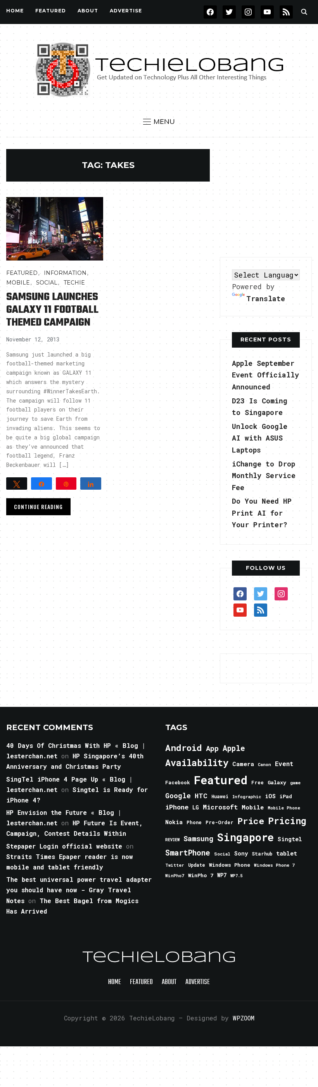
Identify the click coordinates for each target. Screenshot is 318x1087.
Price (250, 820)
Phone (194, 822)
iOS (270, 796)
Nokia (174, 822)
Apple (234, 748)
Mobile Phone (284, 808)
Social (46, 282)
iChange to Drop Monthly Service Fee (264, 475)
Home (15, 11)
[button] (159, 121)
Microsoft (220, 807)
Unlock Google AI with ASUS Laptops (259, 438)
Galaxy (277, 782)
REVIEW (172, 839)
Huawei (219, 796)
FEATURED (50, 11)
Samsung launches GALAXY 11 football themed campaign (52, 310)
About (88, 11)
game (295, 782)
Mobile (18, 282)
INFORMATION (65, 272)
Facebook (177, 782)
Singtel (290, 839)
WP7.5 (236, 875)
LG (195, 807)
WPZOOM (243, 1018)
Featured (220, 779)
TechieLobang (159, 957)
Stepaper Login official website (64, 846)
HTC (201, 795)
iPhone (176, 806)
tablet (286, 853)
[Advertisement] (269, 197)
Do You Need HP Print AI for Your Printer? (262, 512)
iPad (286, 796)
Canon (264, 764)
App (212, 748)
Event (284, 764)
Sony (241, 853)
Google (178, 795)
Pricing (287, 820)
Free (257, 782)
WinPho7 (174, 875)
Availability (196, 762)
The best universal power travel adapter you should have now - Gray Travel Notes (79, 889)
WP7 (221, 875)
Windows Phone (229, 864)
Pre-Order (219, 822)
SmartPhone (187, 852)
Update (196, 865)
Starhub (262, 853)
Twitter (174, 865)
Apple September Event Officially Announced (265, 374)
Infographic (246, 796)
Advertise (126, 11)
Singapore (245, 837)
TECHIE (74, 282)
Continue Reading (38, 506)
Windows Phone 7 (274, 865)
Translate (265, 298)
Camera (243, 764)
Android (183, 747)
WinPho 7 (200, 875)
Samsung (198, 838)
